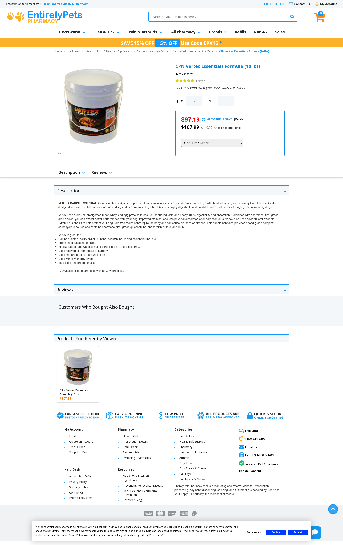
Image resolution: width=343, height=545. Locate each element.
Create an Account (81, 441)
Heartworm (69, 32)
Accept (298, 532)
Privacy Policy (78, 482)
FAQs (87, 476)
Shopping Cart (78, 452)
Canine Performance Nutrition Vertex (193, 51)
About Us (75, 476)
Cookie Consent (250, 471)
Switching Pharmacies (137, 458)
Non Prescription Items (80, 51)
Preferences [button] (155, 535)
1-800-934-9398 (274, 4)
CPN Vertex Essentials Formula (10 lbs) (74, 392)
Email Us (251, 447)
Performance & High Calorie (153, 51)
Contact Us (302, 4)
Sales (280, 32)
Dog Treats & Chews (192, 468)
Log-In (73, 436)
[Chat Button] (314, 532)
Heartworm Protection (193, 452)
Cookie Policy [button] (75, 535)
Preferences (253, 532)
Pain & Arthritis (143, 32)
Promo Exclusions (80, 498)
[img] (184, 80)
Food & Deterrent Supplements (114, 51)
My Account (328, 4)
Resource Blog (132, 500)
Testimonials (131, 452)
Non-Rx (261, 32)
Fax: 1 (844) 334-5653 (259, 455)
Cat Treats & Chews (192, 479)
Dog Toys (185, 463)
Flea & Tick (104, 32)
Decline (276, 532)
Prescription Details (135, 441)
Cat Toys (185, 474)
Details (239, 119)
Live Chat (251, 431)
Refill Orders (131, 447)
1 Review (200, 80)
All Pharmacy (183, 32)
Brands (215, 32)
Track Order (77, 447)
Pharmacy (185, 447)
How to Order (132, 436)
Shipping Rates (78, 487)
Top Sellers (186, 436)
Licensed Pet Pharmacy (261, 464)
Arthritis (184, 458)
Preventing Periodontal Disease (143, 485)
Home (58, 51)
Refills (240, 32)
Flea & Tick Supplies (192, 441)
